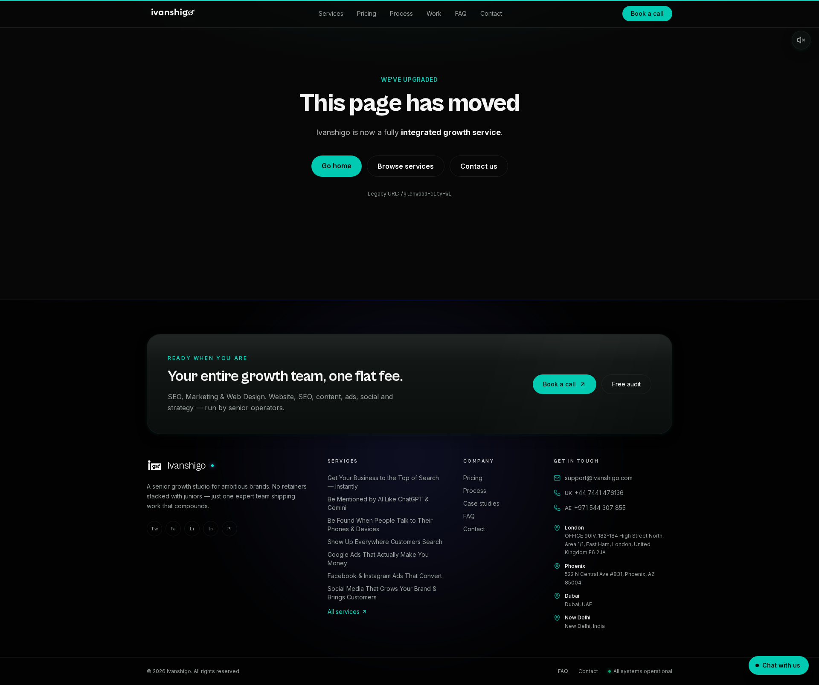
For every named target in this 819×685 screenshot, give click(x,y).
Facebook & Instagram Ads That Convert (385, 575)
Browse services (406, 166)
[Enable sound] (801, 40)
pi (229, 528)
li (192, 528)
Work (434, 13)
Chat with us (781, 665)
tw (154, 528)
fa (173, 528)
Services (331, 13)
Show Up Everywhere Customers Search (385, 541)
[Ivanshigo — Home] (172, 13)
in (211, 528)
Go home (336, 165)
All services (344, 611)
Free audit (626, 384)
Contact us (478, 166)
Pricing (366, 13)
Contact (491, 13)
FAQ (461, 13)
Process (401, 13)
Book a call (647, 13)
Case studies (481, 503)
